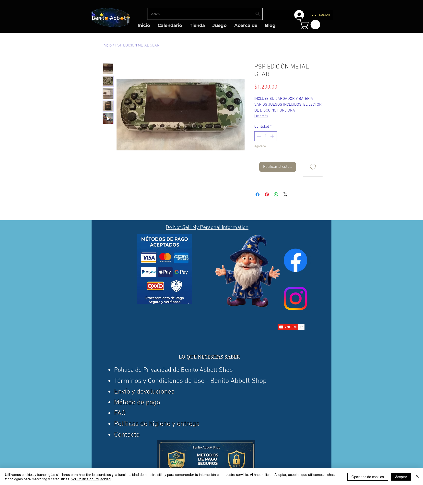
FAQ (120, 413)
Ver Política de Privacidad (91, 478)
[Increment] (272, 136)
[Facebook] (295, 260)
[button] (310, 24)
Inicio (107, 45)
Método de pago (137, 402)
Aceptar (401, 476)
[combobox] (205, 14)
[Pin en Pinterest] (267, 194)
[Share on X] (285, 194)
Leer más (261, 116)
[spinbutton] (265, 136)
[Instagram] (295, 298)
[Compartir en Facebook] (257, 194)
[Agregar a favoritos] (313, 167)
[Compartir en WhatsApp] (276, 194)
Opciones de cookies (368, 476)
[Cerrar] (417, 476)
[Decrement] (258, 136)
